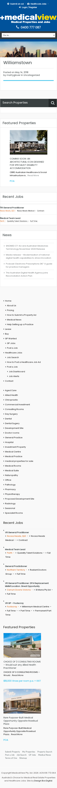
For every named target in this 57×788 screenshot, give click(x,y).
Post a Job (12, 347)
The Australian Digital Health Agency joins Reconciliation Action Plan (27, 274)
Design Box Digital (43, 780)
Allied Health (11, 395)
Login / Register (29, 7)
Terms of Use (11, 758)
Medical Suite (12, 470)
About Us (11, 305)
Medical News (14, 319)
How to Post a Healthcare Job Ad (24, 362)
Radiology (10, 503)
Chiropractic (11, 399)
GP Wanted (11, 338)
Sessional (10, 508)
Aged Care (10, 390)
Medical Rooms (13, 465)
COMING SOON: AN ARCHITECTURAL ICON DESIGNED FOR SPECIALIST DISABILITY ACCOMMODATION (27, 163)
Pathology (10, 484)
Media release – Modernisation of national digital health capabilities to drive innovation (28, 256)
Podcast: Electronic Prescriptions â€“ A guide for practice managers (29, 265)
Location (7, 111)
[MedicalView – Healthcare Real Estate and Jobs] (28, 18)
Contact (9, 380)
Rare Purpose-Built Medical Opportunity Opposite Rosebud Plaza (20, 720)
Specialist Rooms (14, 512)
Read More (33, 175)
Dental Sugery (12, 423)
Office (8, 479)
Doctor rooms (12, 432)
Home (8, 300)
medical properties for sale (19, 461)
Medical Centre (13, 451)
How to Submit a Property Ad (21, 314)
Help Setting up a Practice (20, 324)
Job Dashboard (17, 371)
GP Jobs (11, 343)
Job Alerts (14, 376)
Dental (8, 418)
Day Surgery (11, 413)
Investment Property (15, 446)
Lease (8, 329)
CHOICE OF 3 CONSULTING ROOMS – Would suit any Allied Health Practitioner (22, 665)
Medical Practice (13, 456)
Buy (7, 333)
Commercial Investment (17, 404)
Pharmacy (10, 489)
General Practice (13, 437)
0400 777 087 (31, 27)
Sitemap (23, 758)
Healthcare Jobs (38, 4)
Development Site (14, 428)
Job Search (13, 357)
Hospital (9, 442)
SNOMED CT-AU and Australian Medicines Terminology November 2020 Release (27, 247)
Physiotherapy (12, 494)
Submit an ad (17, 4)
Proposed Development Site (19, 498)
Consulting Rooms (14, 409)
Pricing (10, 310)
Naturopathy (11, 475)
